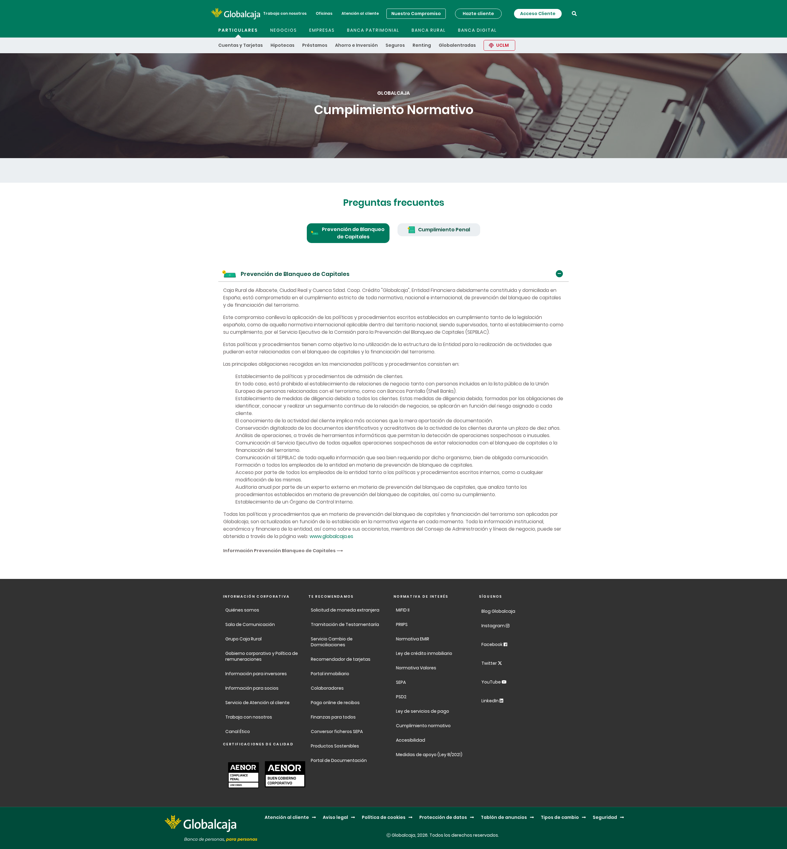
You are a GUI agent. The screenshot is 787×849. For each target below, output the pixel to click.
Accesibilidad (410, 740)
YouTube (491, 682)
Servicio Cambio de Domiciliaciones (332, 642)
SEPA (401, 682)
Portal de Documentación (339, 760)
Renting (422, 45)
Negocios (283, 30)
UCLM (502, 45)
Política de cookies (383, 817)
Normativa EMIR (412, 639)
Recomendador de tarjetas (340, 659)
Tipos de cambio (560, 817)
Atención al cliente (360, 13)
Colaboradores (327, 688)
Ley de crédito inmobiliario (424, 653)
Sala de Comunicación (250, 624)
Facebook (492, 644)
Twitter (489, 663)
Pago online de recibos (335, 703)
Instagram (493, 626)
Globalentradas (457, 45)
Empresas (322, 30)
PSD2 (401, 697)
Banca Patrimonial (373, 30)
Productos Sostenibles (335, 746)
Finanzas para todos (334, 717)
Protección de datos (443, 817)
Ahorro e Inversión (356, 45)
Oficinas (324, 13)
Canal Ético (237, 731)
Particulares (238, 30)
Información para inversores (256, 674)
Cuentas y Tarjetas (240, 45)
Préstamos (314, 45)
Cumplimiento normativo (423, 726)
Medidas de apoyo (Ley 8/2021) (429, 754)
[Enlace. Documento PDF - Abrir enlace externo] (242, 774)
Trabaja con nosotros (284, 13)
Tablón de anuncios (504, 817)
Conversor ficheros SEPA (337, 731)
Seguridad (605, 817)
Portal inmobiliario (330, 674)
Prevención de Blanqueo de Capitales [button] (295, 274)
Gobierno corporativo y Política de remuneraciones (261, 656)
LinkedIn (490, 701)
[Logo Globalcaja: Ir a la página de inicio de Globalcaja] (235, 13)
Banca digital (477, 30)
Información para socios (252, 688)
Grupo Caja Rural (243, 639)
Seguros (395, 45)
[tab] (348, 233)
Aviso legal (335, 817)
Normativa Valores (416, 668)
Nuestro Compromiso (416, 13)
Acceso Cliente (538, 13)
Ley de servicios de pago (422, 711)
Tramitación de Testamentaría (345, 624)
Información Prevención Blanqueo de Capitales (279, 551)
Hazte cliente (478, 13)
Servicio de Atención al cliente (257, 703)
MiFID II (402, 610)
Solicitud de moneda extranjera (345, 610)
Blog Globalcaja (498, 611)
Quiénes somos (242, 610)
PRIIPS (402, 624)
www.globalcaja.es (331, 536)
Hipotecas (283, 45)
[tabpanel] (393, 410)
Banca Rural (429, 30)
